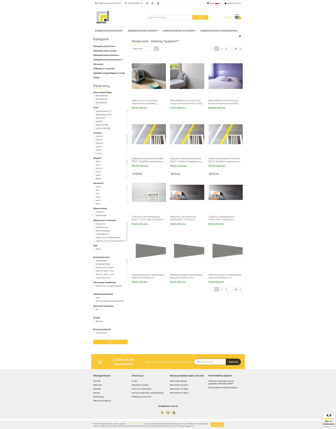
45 (236, 48)
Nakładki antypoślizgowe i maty (109, 73)
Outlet (96, 77)
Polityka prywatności (141, 397)
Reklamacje (98, 397)
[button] (101, 375)
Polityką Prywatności (135, 424)
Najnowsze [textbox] (138, 48)
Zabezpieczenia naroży (105, 50)
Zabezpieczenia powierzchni (107, 59)
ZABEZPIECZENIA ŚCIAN (108, 31)
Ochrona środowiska (141, 389)
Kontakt (97, 381)
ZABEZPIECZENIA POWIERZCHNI (218, 31)
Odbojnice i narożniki (103, 68)
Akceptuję (217, 425)
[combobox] (145, 48)
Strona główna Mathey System (223, 387)
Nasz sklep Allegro (178, 381)
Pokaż (110, 342)
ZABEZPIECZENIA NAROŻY (142, 31)
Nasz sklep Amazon (179, 385)
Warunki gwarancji (102, 400)
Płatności (97, 385)
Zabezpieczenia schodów (106, 55)
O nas (134, 381)
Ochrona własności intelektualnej (147, 393)
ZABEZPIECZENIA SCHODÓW (179, 31)
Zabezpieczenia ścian (104, 46)
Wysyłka (97, 389)
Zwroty (96, 393)
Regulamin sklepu (140, 385)
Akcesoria (98, 64)
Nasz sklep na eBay (179, 389)
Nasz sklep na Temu (179, 393)
